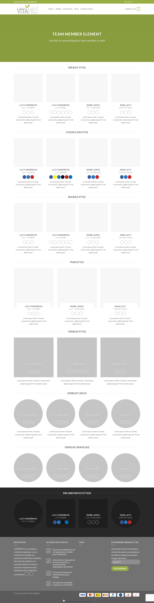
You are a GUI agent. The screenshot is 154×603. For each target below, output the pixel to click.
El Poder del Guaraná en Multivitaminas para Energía (62, 574)
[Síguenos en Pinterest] (32, 112)
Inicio (51, 9)
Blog (76, 9)
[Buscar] (46, 9)
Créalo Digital (33, 593)
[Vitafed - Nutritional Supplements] (27, 9)
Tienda (58, 9)
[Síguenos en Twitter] (28, 112)
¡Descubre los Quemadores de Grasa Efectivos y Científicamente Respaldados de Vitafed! (64, 563)
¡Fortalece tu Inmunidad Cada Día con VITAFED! (63, 583)
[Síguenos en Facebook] (134, 2)
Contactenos (86, 9)
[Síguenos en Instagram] (136, 2)
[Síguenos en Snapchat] (55, 112)
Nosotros (68, 9)
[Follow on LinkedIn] (70, 112)
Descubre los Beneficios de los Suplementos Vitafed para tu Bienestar (64, 552)
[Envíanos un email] (139, 2)
